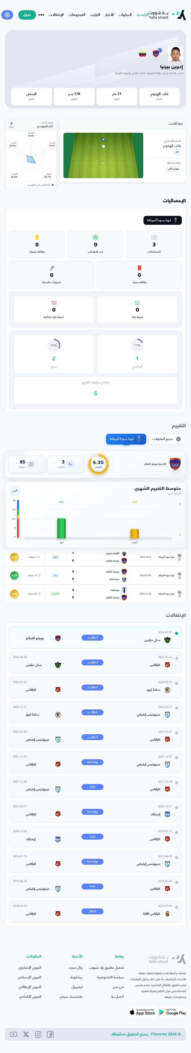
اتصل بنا (117, 996)
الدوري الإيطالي (30, 986)
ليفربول (77, 986)
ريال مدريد (76, 967)
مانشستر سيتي (71, 996)
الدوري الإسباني (29, 977)
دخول (27, 15)
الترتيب (95, 15)
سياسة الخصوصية (110, 977)
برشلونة (77, 977)
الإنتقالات (56, 15)
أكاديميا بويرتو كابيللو (155, 464)
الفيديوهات (77, 15)
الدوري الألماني (30, 996)
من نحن (118, 986)
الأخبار (109, 15)
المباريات (125, 15)
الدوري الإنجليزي (30, 967)
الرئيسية (143, 15)
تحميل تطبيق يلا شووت (106, 967)
